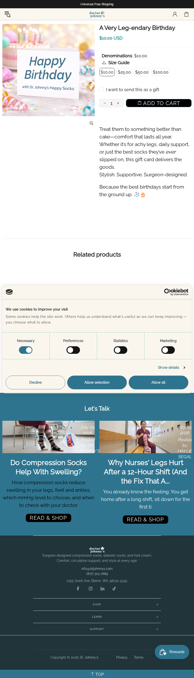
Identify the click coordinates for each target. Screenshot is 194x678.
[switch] (73, 350)
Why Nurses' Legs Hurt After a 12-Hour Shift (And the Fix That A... (145, 471)
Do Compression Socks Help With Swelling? (48, 467)
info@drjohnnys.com (97, 569)
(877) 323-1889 (97, 574)
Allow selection (97, 382)
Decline (35, 382)
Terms (138, 657)
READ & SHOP (48, 518)
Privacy (122, 657)
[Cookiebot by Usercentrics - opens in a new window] (167, 292)
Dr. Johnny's (97, 14)
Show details (168, 367)
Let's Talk (97, 408)
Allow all (158, 382)
